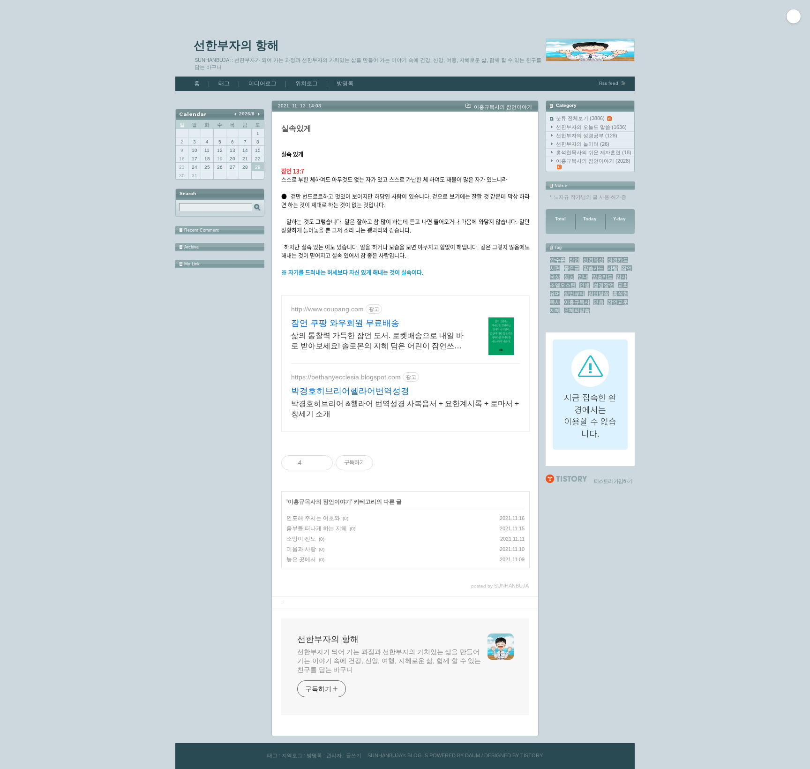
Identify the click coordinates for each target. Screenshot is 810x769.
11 (207, 150)
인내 (583, 276)
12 (220, 150)
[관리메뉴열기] (794, 16)
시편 (555, 268)
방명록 (345, 83)
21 (245, 158)
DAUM (472, 755)
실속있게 (296, 128)
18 (207, 158)
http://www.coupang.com (327, 309)
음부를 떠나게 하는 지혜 (316, 528)
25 (207, 167)
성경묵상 (593, 260)
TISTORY (531, 755)
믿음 (598, 302)
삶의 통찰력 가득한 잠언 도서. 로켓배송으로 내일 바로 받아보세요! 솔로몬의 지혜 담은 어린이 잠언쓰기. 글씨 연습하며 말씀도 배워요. (377, 341)
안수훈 (557, 260)
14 (245, 150)
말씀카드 (593, 268)
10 (194, 150)
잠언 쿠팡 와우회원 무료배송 (345, 323)
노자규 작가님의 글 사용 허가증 (590, 197)
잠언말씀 (598, 293)
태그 (224, 83)
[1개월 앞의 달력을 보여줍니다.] (236, 113)
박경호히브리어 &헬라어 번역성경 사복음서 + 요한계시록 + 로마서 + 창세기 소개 (405, 409)
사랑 (613, 268)
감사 (621, 276)
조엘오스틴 (563, 285)
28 (245, 167)
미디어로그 (262, 83)
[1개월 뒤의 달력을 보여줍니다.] (258, 113)
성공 (569, 276)
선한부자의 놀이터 (582, 144)
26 (220, 167)
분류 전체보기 (580, 118)
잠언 (574, 260)
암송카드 (602, 276)
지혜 (555, 310)
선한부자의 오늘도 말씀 (591, 127)
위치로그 (306, 83)
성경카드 (618, 260)
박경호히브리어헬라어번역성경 (350, 391)
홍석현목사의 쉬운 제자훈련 (593, 152)
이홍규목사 (577, 302)
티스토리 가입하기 (613, 481)
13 (232, 150)
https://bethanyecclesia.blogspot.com (346, 377)
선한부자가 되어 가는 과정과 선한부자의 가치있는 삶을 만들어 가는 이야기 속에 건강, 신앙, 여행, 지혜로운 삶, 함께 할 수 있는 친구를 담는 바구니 (389, 660)
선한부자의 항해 (236, 45)
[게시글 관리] (322, 463)
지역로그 (292, 755)
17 (194, 158)
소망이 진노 (301, 538)
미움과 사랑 (301, 549)
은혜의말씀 (577, 310)
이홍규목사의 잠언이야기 (593, 161)
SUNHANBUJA (385, 755)
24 (194, 167)
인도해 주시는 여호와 (313, 518)
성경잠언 (603, 285)
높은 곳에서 (301, 559)
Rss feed (608, 83)
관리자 (334, 755)
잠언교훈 (618, 302)
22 (258, 158)
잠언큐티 (574, 293)
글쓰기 (353, 755)
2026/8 (247, 113)
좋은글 (571, 268)
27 (232, 167)
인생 (584, 285)
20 (232, 158)
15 (258, 150)
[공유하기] (310, 463)
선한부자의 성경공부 (586, 135)
